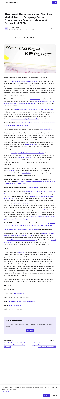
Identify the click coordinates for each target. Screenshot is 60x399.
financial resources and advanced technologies (22, 240)
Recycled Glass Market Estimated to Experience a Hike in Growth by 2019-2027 (16, 345)
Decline (54, 395)
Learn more (5, 391)
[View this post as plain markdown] (51, 28)
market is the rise (30, 144)
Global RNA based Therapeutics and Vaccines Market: (21, 229)
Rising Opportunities (45, 129)
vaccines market (35, 99)
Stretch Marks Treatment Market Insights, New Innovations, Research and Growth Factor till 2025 (44, 345)
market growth (10, 170)
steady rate (42, 210)
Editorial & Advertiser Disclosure (26, 38)
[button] (3, 2)
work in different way (24, 157)
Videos (54, 2)
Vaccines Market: (33, 187)
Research (21, 252)
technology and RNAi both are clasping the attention (27, 153)
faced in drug (26, 173)
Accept (46, 395)
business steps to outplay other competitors (25, 119)
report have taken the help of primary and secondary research (33, 109)
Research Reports (10, 11)
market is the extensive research (23, 203)
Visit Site (30, 330)
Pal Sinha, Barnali (14, 27)
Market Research (18, 293)
